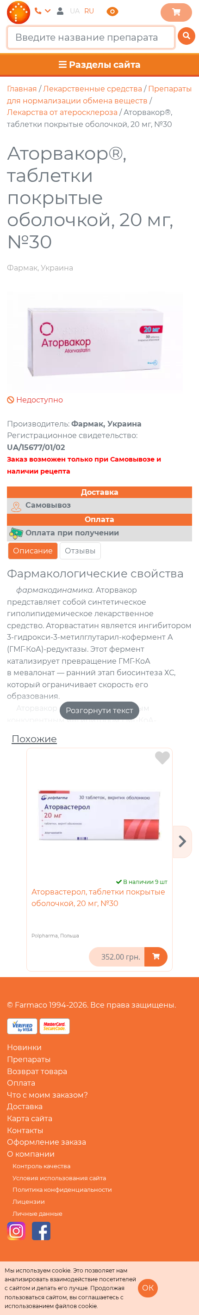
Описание (33, 550)
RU (89, 11)
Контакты (25, 1130)
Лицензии (28, 1201)
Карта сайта (29, 1118)
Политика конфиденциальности (62, 1189)
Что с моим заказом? (47, 1095)
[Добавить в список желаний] (162, 758)
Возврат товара (37, 1071)
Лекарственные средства (92, 88)
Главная (22, 88)
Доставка (25, 1106)
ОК (148, 1288)
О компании (31, 1154)
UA (75, 11)
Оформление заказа (46, 1142)
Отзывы (80, 550)
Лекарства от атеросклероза (62, 112)
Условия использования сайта (59, 1178)
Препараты (29, 1059)
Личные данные (37, 1213)
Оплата (21, 1083)
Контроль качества (41, 1166)
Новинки (24, 1047)
